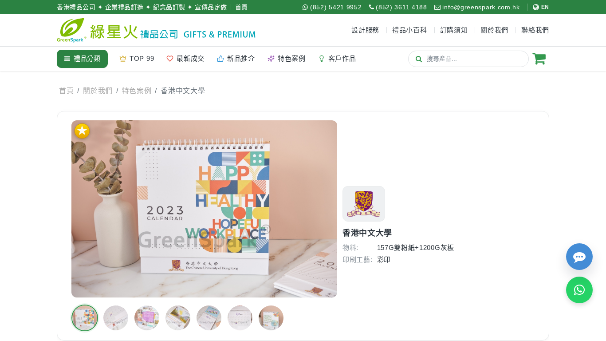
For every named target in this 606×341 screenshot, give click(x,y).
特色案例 (137, 91)
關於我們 (98, 91)
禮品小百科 (409, 30)
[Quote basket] (539, 58)
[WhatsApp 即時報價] (579, 290)
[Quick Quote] (579, 256)
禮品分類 (87, 58)
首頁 (241, 7)
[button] (84, 317)
